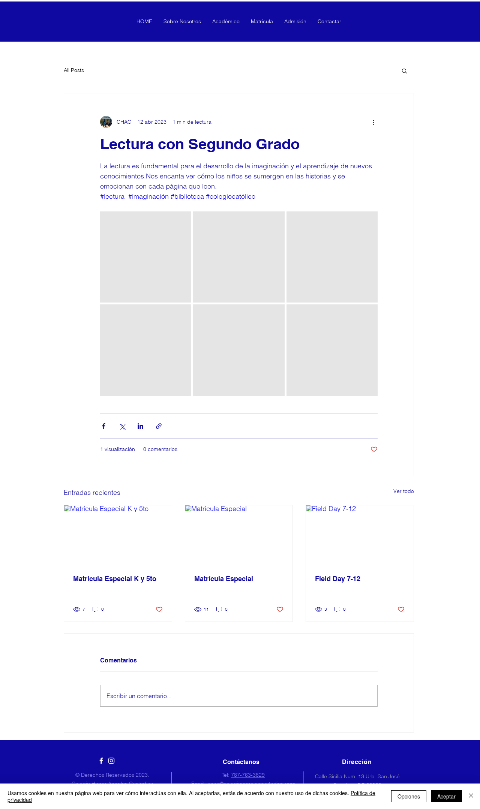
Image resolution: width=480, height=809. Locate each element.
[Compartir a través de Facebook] (103, 426)
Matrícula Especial (223, 579)
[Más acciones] (373, 121)
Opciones (409, 796)
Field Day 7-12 (337, 579)
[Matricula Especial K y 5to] (118, 535)
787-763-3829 (248, 775)
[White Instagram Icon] (111, 761)
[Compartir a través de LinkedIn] (140, 426)
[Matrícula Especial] (239, 535)
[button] (404, 70)
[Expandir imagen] (145, 257)
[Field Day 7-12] (360, 535)
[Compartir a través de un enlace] (158, 426)
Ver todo (403, 491)
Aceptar (446, 796)
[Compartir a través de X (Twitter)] (122, 426)
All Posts (74, 70)
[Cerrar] (471, 796)
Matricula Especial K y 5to (114, 579)
